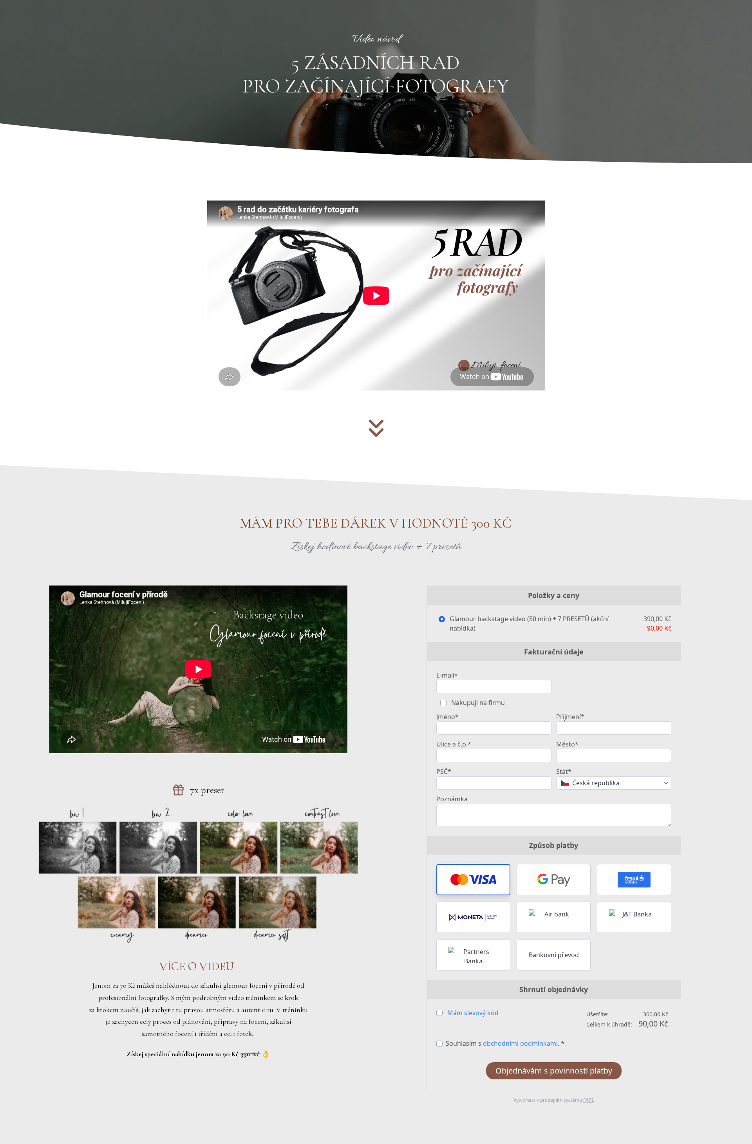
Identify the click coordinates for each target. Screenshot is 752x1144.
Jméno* (447, 716)
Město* (567, 744)
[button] (473, 879)
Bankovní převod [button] (554, 955)
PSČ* (443, 771)
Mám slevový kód (473, 1012)
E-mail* (447, 675)
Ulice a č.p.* (453, 744)
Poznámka (452, 799)
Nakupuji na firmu (477, 702)
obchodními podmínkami (520, 1043)
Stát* (563, 771)
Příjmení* (570, 716)
